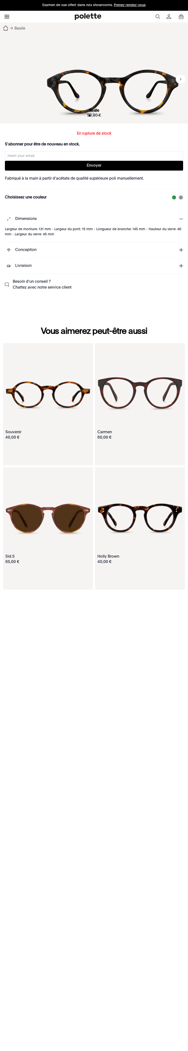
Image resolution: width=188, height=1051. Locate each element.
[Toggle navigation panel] (7, 16)
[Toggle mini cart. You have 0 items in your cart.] (181, 16)
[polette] (88, 16)
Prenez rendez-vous (130, 5)
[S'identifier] (169, 16)
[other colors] (172, 197)
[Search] (158, 16)
